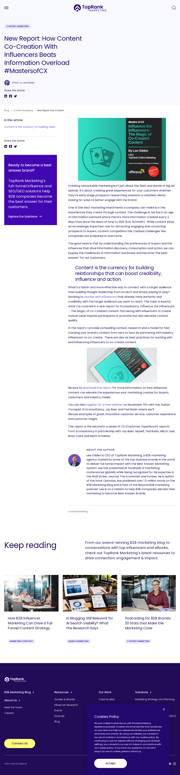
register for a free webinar (104, 405)
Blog (6, 110)
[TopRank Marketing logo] (15, 679)
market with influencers (100, 297)
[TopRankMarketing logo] (90, 7)
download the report (97, 388)
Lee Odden (28, 82)
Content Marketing (17, 26)
